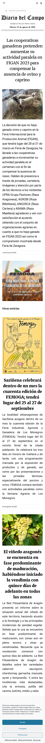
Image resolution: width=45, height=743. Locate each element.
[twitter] (41, 3)
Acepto (22, 722)
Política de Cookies (11, 740)
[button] (4, 281)
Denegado (22, 729)
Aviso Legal (36, 740)
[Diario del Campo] (22, 16)
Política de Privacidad (25, 740)
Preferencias (22, 735)
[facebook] (37, 3)
